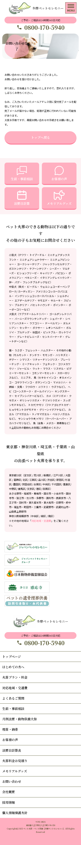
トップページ (11, 656)
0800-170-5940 (44, 27)
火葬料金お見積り (14, 760)
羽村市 (22, 502)
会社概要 (8, 792)
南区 (50, 516)
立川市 (30, 498)
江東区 (33, 479)
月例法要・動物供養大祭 (19, 719)
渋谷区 (51, 479)
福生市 (17, 507)
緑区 (43, 516)
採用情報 (8, 802)
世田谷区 (27, 484)
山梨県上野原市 (17, 511)
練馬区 (21, 488)
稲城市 (27, 493)
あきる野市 (15, 493)
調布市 (50, 498)
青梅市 (37, 493)
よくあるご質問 (13, 698)
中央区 (46, 484)
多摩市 (40, 498)
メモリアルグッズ (59, 203)
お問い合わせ (11, 781)
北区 (25, 479)
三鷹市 (37, 507)
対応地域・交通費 (41, 521)
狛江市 (20, 498)
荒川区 (37, 475)
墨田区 (16, 484)
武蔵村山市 (62, 507)
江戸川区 (58, 475)
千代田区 (56, 484)
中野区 (12, 488)
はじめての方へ (13, 667)
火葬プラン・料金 (14, 677)
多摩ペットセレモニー (48, 8)
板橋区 (47, 475)
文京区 (30, 488)
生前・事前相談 (22, 179)
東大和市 (49, 502)
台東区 (37, 484)
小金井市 (58, 493)
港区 (38, 488)
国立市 (47, 493)
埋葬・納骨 (10, 729)
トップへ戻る (40, 137)
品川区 (42, 479)
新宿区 (60, 479)
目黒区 (46, 488)
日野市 (59, 502)
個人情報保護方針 (14, 812)
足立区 (28, 475)
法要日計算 (22, 203)
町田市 (27, 507)
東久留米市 (35, 502)
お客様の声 (59, 179)
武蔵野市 (49, 507)
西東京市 (61, 498)
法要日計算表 (11, 750)
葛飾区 (17, 479)
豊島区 (66, 484)
